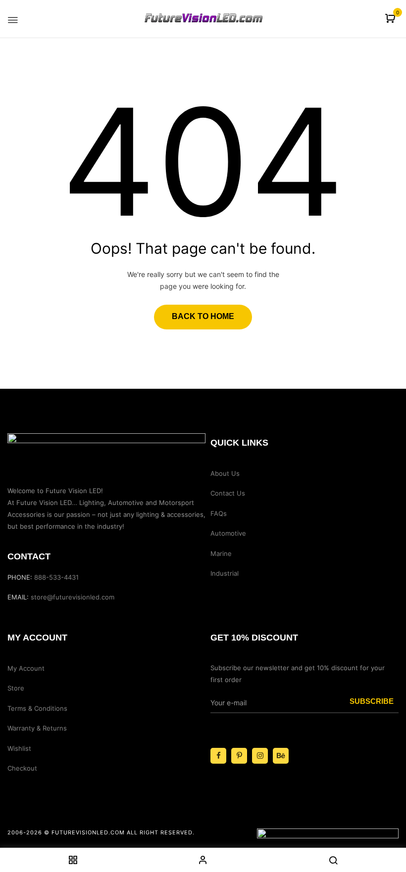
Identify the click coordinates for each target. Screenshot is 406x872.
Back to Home (203, 316)
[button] (391, 19)
